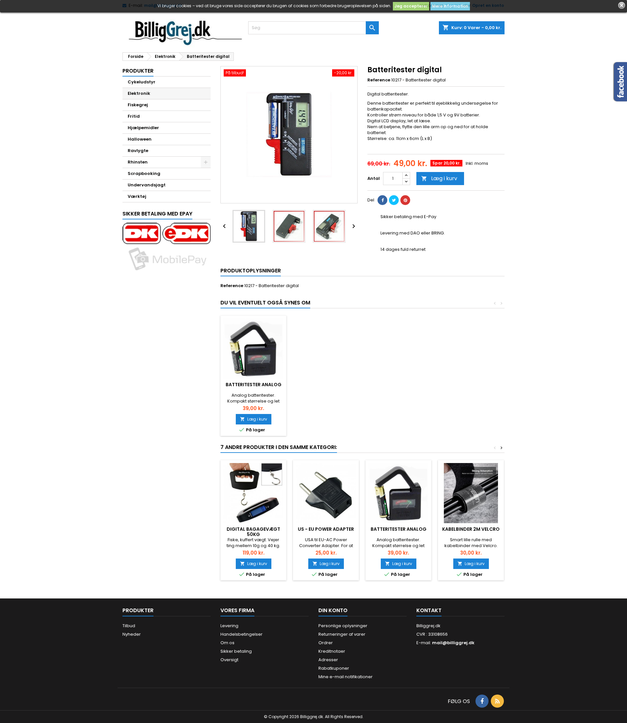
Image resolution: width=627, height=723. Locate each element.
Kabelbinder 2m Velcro (471, 529)
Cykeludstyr (141, 82)
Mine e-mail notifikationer (345, 677)
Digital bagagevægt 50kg (253, 532)
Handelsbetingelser (241, 634)
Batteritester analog (253, 384)
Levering (229, 626)
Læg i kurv (439, 178)
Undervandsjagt (147, 185)
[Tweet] (394, 200)
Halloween (140, 139)
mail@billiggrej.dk (453, 643)
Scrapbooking (144, 173)
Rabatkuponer (333, 668)
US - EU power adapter (326, 529)
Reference (378, 80)
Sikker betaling (236, 651)
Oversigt (229, 660)
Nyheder (131, 634)
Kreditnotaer (331, 651)
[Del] (382, 200)
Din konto (332, 610)
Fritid (134, 116)
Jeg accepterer (410, 6)
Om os (227, 643)
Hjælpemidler (143, 128)
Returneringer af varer (341, 634)
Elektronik (139, 93)
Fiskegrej (138, 105)
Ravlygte (138, 150)
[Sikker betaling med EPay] (166, 247)
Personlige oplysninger (342, 626)
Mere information (450, 6)
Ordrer (325, 643)
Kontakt (429, 610)
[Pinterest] (405, 200)
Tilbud (128, 626)
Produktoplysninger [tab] (250, 270)
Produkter (137, 71)
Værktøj (137, 196)
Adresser (328, 660)
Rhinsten (138, 162)
